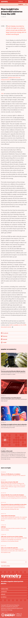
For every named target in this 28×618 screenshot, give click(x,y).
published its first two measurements (11, 78)
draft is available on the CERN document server (13, 326)
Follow (20, 1)
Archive (3, 597)
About (3, 594)
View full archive (5, 565)
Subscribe (4, 589)
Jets (2, 93)
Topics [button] (20, 4)
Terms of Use (4, 612)
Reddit (4, 342)
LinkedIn (5, 339)
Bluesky (5, 336)
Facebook (5, 333)
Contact (4, 591)
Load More (3, 562)
